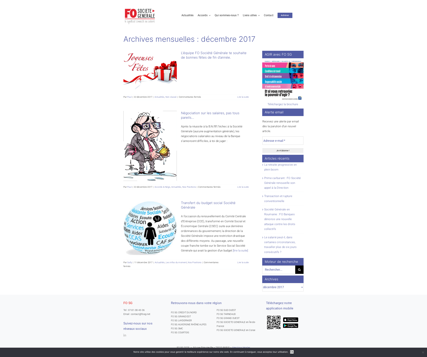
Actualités (159, 97)
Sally (129, 262)
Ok (291, 351)
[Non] (422, 352)
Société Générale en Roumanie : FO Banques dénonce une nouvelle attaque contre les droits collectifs (279, 219)
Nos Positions (189, 187)
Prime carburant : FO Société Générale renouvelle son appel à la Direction (282, 182)
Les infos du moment (176, 262)
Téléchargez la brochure (283, 104)
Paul (129, 97)
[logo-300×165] (140, 7)
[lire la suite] (240, 250)
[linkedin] (124, 335)
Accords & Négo (162, 187)
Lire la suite (243, 97)
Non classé (171, 97)
